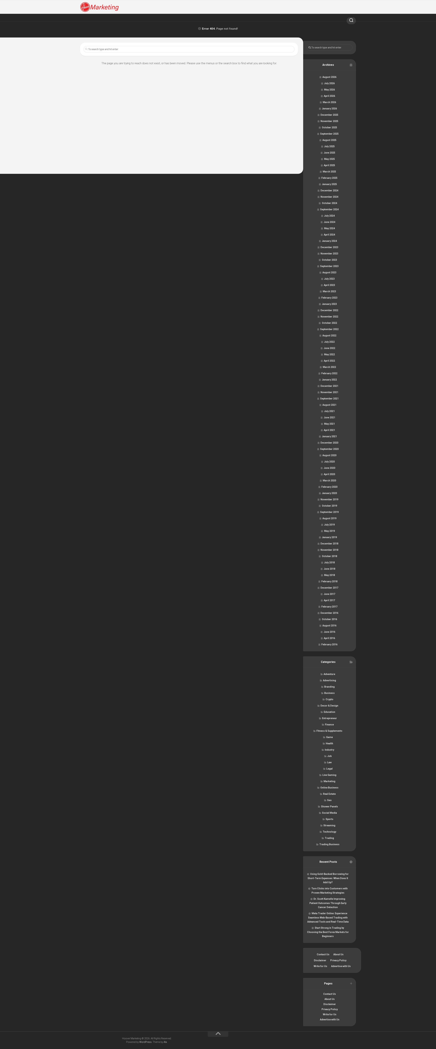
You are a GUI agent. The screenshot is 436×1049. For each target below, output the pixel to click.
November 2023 (329, 253)
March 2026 (329, 102)
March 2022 (329, 367)
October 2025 (329, 127)
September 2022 (329, 329)
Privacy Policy (338, 960)
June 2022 (329, 348)
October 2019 (329, 505)
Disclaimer (320, 960)
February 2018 (329, 581)
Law (329, 762)
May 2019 (329, 531)
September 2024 (329, 209)
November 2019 (329, 499)
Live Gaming (329, 775)
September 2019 (329, 512)
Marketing (329, 781)
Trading (329, 838)
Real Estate (329, 794)
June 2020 (329, 468)
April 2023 (329, 285)
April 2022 (329, 360)
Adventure (329, 674)
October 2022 (329, 323)
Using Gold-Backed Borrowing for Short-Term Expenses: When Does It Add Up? (328, 878)
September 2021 (329, 398)
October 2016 (329, 619)
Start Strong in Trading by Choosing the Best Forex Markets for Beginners (328, 932)
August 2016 (329, 625)
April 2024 (329, 234)
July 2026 (329, 83)
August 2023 (329, 272)
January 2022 (329, 379)
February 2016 (329, 644)
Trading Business (329, 844)
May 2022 (329, 354)
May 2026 (329, 89)
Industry (329, 749)
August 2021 (329, 405)
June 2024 (329, 222)
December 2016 (329, 613)
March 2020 (329, 480)
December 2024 (329, 190)
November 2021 (329, 392)
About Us (338, 954)
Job (329, 756)
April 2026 (329, 96)
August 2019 (329, 518)
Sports (329, 819)
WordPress (145, 1042)
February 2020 (329, 486)
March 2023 (329, 291)
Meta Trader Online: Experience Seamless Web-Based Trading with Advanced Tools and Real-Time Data (328, 917)
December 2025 (329, 114)
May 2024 (329, 228)
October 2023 (329, 260)
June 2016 (329, 631)
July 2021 (329, 411)
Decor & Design (329, 705)
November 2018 (329, 550)
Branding (329, 686)
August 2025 (329, 140)
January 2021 (329, 436)
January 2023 (329, 304)
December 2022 (329, 310)
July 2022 (329, 341)
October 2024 (329, 203)
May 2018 (329, 575)
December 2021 (329, 386)
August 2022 (329, 335)
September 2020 (329, 449)
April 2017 (329, 600)
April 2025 (329, 165)
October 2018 (329, 556)
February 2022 (329, 373)
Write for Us (320, 966)
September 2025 (329, 133)
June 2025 (329, 152)
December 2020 (329, 442)
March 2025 (329, 171)
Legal (329, 768)
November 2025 (329, 121)
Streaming (329, 825)
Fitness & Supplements (329, 730)
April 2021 (329, 430)
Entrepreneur (329, 718)
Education (329, 712)
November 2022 (329, 316)
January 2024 (329, 241)
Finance (329, 724)
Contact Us (323, 954)
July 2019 (329, 524)
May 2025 (329, 159)
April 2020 (329, 474)
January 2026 (329, 108)
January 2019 (329, 537)
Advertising (329, 680)
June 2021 (329, 417)
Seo (329, 800)
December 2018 (329, 543)
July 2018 (329, 562)
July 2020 (329, 461)
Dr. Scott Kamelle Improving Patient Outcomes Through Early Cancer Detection (327, 903)
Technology (329, 831)
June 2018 (329, 568)
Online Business (329, 787)
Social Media (329, 812)
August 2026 (329, 77)
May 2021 (329, 423)
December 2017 (329, 587)
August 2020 (329, 455)
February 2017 (329, 606)
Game (329, 737)
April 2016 (329, 638)
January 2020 (329, 493)
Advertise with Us (341, 966)
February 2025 (329, 178)
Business (329, 693)
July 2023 (329, 278)
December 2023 (329, 247)
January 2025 (329, 184)
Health (329, 743)
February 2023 (329, 297)
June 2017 (329, 594)
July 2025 (329, 146)
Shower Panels (329, 806)
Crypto (329, 699)
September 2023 (329, 266)
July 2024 (329, 215)
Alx (165, 1042)
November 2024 (329, 196)
